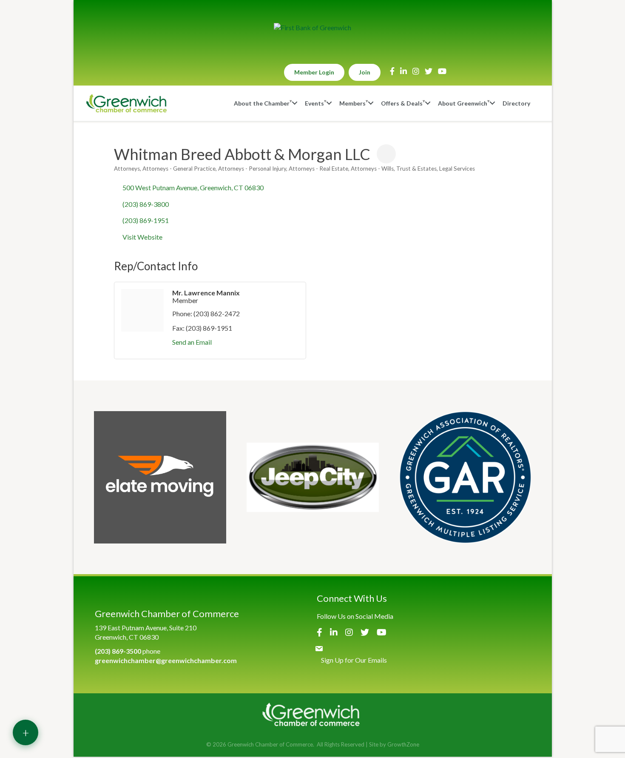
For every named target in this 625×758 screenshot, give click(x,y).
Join (364, 72)
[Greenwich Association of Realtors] (465, 477)
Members (352, 103)
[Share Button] (386, 153)
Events (314, 103)
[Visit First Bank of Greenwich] (312, 27)
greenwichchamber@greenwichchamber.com (166, 660)
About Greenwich (462, 103)
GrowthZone (403, 744)
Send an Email (192, 342)
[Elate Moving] (160, 477)
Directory (516, 103)
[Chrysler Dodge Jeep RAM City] (313, 477)
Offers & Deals (402, 103)
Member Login (314, 72)
